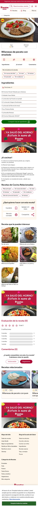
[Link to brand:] (2, 20)
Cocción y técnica (24, 441)
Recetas (14, 10)
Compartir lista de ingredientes (17, 122)
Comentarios (32, 64)
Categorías (7, 15)
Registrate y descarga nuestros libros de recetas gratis (19, 1)
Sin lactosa (31, 73)
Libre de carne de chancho (10, 195)
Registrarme (26, 361)
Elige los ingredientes (7, 443)
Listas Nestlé (4, 441)
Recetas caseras (23, 449)
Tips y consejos (23, 451)
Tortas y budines (5, 474)
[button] (4, 59)
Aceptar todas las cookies (19, 503)
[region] (19, 496)
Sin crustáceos (19, 77)
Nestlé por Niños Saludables (9, 446)
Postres (3, 468)
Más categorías (5, 479)
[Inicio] (5, 8)
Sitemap (3, 451)
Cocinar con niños (24, 443)
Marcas (34, 10)
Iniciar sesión (12, 361)
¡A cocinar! (19, 64)
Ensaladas (4, 463)
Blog (24, 10)
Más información (14, 499)
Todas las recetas (6, 438)
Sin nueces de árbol (9, 73)
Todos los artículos (24, 438)
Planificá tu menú (6, 449)
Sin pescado (7, 77)
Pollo (2, 466)
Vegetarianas (5, 476)
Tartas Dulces (5, 471)
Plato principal (7, 189)
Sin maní (21, 73)
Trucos (21, 454)
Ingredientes (5, 64)
